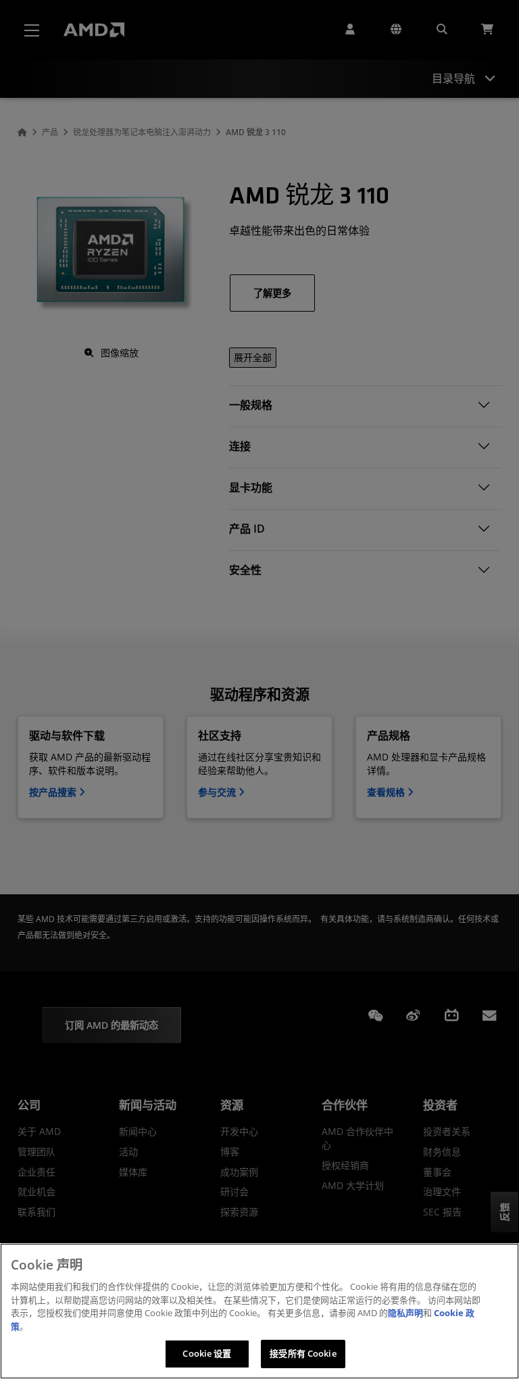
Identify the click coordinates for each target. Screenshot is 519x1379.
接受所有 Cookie (303, 1353)
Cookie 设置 (206, 1353)
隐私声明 (405, 1313)
